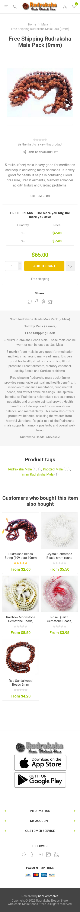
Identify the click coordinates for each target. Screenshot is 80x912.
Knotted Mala (53, 469)
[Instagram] (48, 854)
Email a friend (50, 301)
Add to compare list (43, 152)
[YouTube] (40, 854)
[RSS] (56, 854)
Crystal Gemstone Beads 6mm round (59, 556)
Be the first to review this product (40, 144)
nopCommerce (48, 896)
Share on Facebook (36, 301)
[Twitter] (23, 854)
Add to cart (44, 266)
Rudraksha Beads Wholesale (40, 437)
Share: (40, 293)
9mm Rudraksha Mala (38, 474)
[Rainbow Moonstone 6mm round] (20, 594)
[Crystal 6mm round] (59, 530)
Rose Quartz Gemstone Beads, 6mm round (59, 621)
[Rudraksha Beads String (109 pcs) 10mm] (20, 530)
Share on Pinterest (43, 301)
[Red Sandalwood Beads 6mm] (20, 657)
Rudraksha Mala (20, 469)
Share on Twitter (30, 301)
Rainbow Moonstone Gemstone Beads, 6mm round (20, 621)
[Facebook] (32, 854)
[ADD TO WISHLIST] (70, 266)
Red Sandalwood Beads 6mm (20, 682)
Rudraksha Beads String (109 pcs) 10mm (21, 556)
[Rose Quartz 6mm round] (59, 594)
